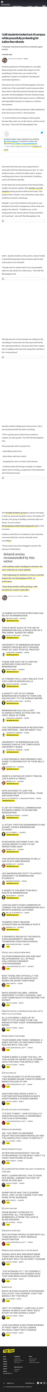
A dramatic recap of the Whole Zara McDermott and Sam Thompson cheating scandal (21, 939)
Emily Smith (11, 983)
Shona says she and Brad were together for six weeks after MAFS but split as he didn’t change (23, 1256)
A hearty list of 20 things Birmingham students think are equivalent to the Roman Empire (22, 696)
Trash (30, 1048)
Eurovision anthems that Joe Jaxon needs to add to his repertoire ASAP (20, 844)
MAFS (21, 1003)
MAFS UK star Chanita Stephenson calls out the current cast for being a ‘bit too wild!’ (23, 1293)
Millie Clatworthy (10, 798)
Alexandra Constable (15, 59)
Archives (17, 1362)
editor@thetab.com (29, 1383)
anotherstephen (14, 944)
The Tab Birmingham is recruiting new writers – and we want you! (22, 728)
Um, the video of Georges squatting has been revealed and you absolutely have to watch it (23, 1135)
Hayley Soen (11, 1003)
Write (30, 6)
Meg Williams (12, 618)
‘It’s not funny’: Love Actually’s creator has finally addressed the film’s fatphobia (22, 1116)
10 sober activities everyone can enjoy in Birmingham (22, 614)
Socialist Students (12, 513)
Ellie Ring (10, 1141)
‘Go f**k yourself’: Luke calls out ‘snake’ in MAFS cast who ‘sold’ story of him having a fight (23, 1310)
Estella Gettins (13, 635)
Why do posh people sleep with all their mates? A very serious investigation (23, 1237)
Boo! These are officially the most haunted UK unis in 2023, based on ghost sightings (20, 978)
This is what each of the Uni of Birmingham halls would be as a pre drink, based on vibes (22, 630)
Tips (36, 6)
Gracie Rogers (12, 684)
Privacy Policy (19, 1360)
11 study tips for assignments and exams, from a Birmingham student (23, 827)
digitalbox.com (10, 1383)
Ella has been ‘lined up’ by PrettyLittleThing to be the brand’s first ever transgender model (22, 1021)
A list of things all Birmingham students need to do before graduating (21, 810)
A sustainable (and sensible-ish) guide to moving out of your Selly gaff (23, 761)
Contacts (32, 1360)
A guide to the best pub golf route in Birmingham (19, 891)
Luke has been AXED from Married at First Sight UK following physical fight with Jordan (23, 1327)
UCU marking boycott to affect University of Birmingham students (22, 875)
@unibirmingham (11, 141)
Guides (23, 618)
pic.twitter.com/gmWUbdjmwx (24, 144)
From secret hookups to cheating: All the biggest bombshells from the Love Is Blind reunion (20, 1216)
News (26, 59)
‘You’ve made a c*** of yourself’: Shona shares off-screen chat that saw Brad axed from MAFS (21, 1273)
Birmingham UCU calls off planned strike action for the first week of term (21, 713)
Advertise (17, 1359)
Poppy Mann (11, 669)
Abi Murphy (11, 896)
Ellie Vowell (12, 832)
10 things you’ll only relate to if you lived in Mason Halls (22, 680)
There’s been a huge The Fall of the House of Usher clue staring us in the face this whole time (22, 1059)
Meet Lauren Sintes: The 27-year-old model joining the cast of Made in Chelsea (22, 1178)
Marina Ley (11, 767)
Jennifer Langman (14, 652)
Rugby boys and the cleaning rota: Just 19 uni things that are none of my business (22, 1195)
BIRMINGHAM (12, 621)
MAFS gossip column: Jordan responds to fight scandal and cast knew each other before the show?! (23, 996)
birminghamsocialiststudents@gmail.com (20, 526)
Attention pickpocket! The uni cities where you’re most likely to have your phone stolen (23, 1155)
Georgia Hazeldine (14, 701)
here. (9, 541)
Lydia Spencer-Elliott (16, 966)
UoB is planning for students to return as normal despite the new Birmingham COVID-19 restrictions (23, 578)
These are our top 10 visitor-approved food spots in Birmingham (20, 664)
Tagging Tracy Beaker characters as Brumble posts (21, 923)
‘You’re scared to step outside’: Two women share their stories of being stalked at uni (23, 1079)
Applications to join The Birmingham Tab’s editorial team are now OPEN (22, 793)
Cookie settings (34, 1362)
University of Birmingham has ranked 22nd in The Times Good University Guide (21, 744)
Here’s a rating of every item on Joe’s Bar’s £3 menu (22, 777)
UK (8, 947)
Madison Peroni (27, 798)
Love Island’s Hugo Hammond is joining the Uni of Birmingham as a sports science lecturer (23, 907)
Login (16, 1371)
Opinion (25, 635)
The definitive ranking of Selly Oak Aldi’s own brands (21, 860)
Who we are (33, 1359)
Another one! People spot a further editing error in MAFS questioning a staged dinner (21, 1096)
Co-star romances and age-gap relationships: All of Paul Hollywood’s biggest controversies (21, 960)
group (23, 513)
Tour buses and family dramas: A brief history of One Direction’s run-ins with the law (22, 1042)
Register (17, 1369)
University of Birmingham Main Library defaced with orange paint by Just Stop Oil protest (21, 647)
